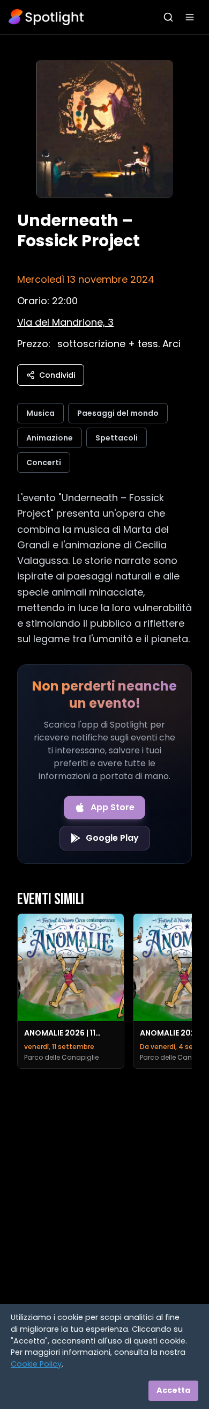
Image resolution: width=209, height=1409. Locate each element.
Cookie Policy (36, 1364)
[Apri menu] (189, 17)
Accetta (173, 1390)
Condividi (57, 375)
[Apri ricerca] (168, 17)
